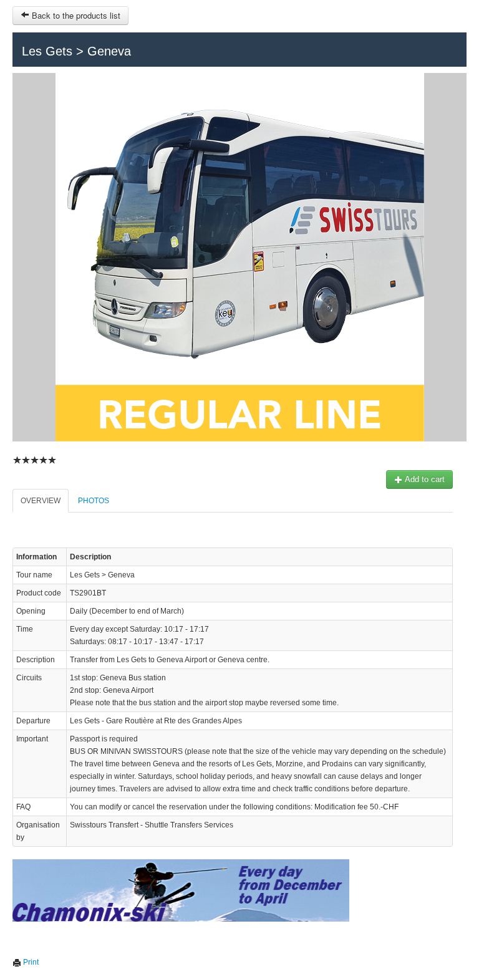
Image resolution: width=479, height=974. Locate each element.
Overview (40, 500)
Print (30, 962)
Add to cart (424, 479)
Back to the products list (74, 15)
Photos (93, 500)
